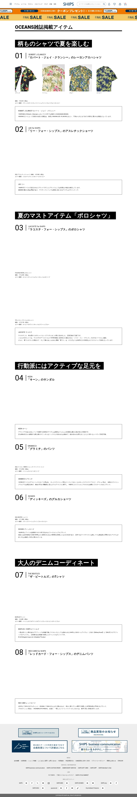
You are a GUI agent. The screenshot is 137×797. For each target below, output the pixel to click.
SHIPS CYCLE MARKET (82, 775)
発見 (55, 4)
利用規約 (61, 761)
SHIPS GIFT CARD (83, 768)
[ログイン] (120, 4)
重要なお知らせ (111, 761)
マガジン (30, 4)
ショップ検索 (32, 761)
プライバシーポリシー (98, 761)
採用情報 (23, 761)
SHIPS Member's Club (105, 768)
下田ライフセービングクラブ (65, 775)
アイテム (17, 4)
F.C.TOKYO (51, 775)
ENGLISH (120, 761)
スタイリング (38, 4)
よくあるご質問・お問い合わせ (47, 761)
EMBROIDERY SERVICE (69, 768)
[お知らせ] (109, 4)
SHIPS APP (93, 768)
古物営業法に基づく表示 (83, 761)
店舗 (50, 4)
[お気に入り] (114, 4)
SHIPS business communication (35, 768)
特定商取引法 (70, 761)
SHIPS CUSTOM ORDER (53, 768)
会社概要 (16, 761)
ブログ (46, 4)
